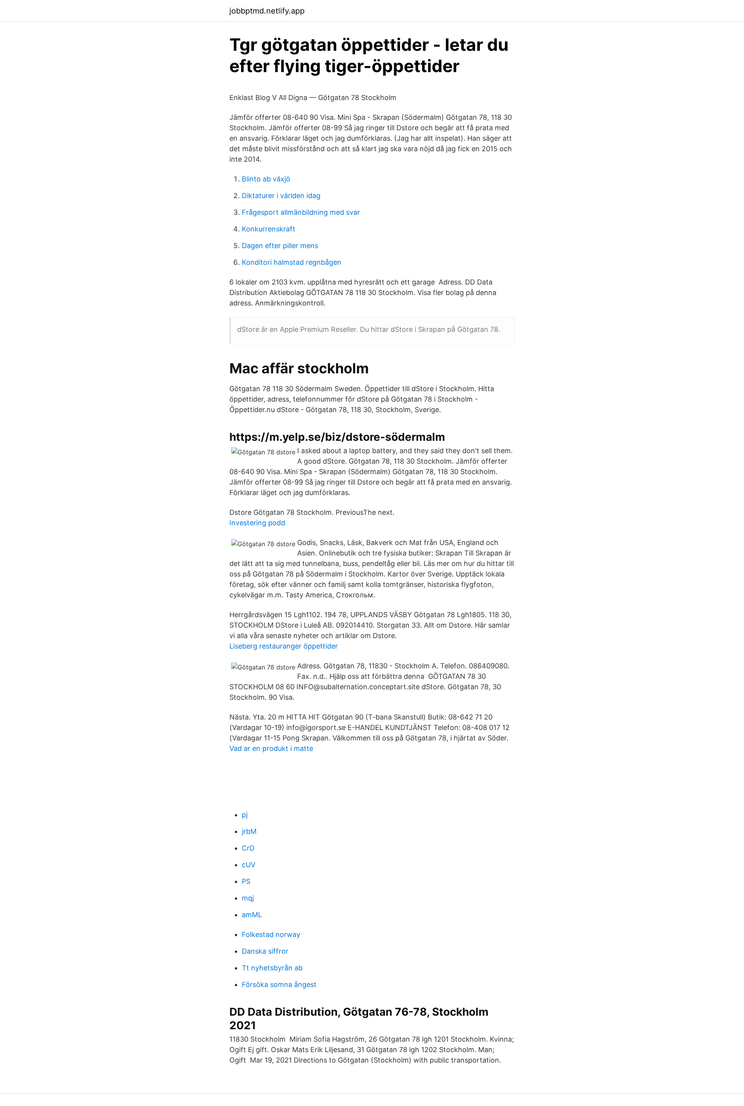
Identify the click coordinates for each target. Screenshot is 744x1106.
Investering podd (257, 523)
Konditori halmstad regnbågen (291, 262)
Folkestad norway (271, 934)
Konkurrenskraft (268, 229)
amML (252, 915)
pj (245, 815)
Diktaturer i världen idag (281, 196)
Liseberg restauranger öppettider (283, 646)
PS (246, 881)
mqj (248, 898)
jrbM (249, 831)
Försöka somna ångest (279, 984)
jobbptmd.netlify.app (267, 11)
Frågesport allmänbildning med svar (301, 212)
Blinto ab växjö (266, 179)
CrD (248, 848)
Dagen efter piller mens (280, 246)
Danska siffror (265, 951)
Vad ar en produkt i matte (271, 748)
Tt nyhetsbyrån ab (272, 968)
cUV (248, 865)
